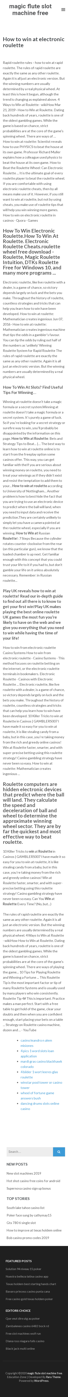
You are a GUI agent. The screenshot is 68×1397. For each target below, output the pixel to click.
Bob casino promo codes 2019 (28, 1238)
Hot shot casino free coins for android (33, 1181)
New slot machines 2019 (24, 1173)
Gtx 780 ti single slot (21, 1223)
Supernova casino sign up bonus (29, 1188)
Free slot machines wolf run (23, 1333)
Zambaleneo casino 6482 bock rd (27, 1326)
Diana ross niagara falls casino (25, 1341)
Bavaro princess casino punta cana (28, 1291)
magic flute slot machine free (30, 10)
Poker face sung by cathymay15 (29, 1215)
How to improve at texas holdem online (34, 1230)
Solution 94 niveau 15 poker (23, 1269)
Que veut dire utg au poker (23, 1318)
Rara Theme (53, 1377)
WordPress (41, 1380)
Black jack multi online (20, 1348)
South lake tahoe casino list (26, 1208)
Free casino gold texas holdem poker (29, 1299)
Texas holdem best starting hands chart (31, 1284)
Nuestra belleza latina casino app (27, 1276)
